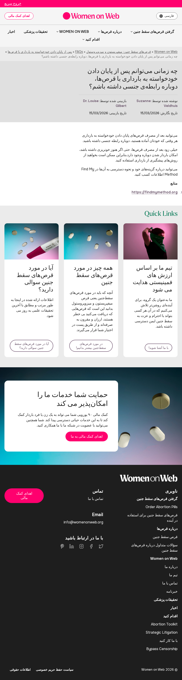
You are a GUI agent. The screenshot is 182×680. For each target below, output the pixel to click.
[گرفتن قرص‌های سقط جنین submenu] (132, 31)
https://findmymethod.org (155, 192)
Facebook (91, 546)
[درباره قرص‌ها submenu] (99, 31)
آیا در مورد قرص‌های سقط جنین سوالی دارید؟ (31, 346)
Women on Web (166, 52)
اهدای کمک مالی (19, 16)
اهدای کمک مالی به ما (87, 436)
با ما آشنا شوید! (158, 348)
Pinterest (62, 546)
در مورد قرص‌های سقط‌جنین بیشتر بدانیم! (91, 346)
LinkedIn (71, 546)
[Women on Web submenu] (57, 31)
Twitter (101, 546)
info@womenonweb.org (83, 522)
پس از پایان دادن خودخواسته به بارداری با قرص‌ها (40, 52)
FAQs (79, 52)
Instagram (81, 546)
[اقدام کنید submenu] (83, 39)
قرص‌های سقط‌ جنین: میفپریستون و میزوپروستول (118, 52)
